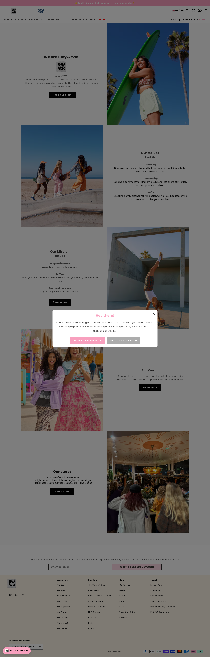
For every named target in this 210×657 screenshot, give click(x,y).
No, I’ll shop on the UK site (124, 340)
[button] (17, 650)
